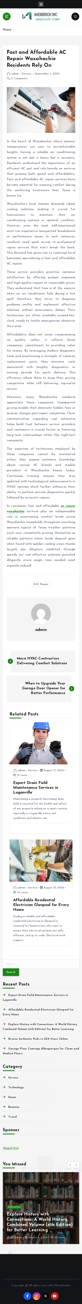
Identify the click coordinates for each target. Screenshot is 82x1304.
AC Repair (42, 584)
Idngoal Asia (11, 1148)
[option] (41, 1208)
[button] (70, 1165)
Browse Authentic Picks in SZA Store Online (38, 1038)
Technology (15, 1087)
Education (14, 1207)
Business (13, 1107)
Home (7, 29)
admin (15, 73)
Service (26, 73)
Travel (12, 1116)
